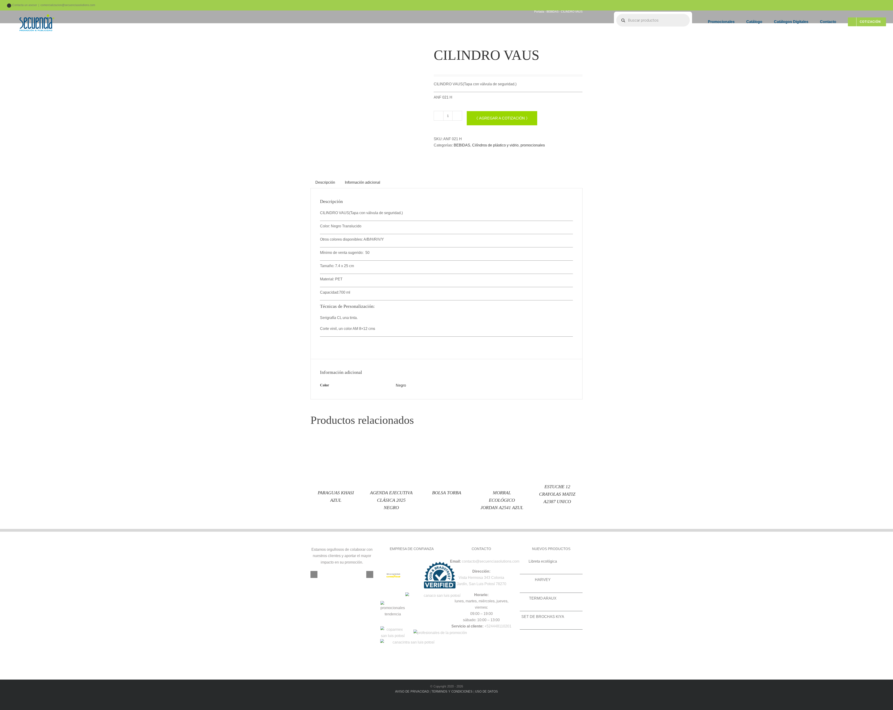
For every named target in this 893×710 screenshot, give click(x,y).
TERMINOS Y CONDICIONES (452, 691)
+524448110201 (497, 626)
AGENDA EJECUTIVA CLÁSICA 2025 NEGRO (391, 500)
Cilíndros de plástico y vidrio (495, 145)
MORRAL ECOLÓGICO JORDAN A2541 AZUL (501, 500)
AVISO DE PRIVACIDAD (412, 691)
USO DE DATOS (486, 691)
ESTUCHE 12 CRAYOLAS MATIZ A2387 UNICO (557, 494)
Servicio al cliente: (467, 626)
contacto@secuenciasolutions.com (490, 561)
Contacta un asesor (24, 5)
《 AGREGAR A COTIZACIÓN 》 (502, 118)
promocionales (532, 145)
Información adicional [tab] (362, 182)
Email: (455, 561)
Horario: (481, 595)
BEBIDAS (462, 145)
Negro (401, 385)
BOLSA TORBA (446, 492)
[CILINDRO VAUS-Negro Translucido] (368, 104)
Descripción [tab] (325, 182)
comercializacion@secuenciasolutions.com (67, 5)
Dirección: (481, 571)
